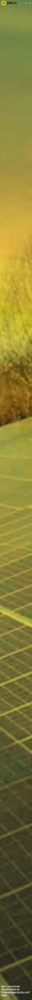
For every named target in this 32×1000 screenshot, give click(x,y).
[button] (26, 3)
